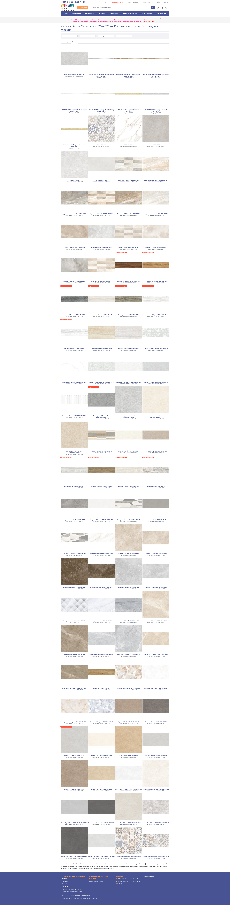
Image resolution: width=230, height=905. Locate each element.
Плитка (74, 42)
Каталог (84, 8)
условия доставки (148, 21)
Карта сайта (149, 876)
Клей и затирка (161, 13)
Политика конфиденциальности (72, 889)
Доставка (136, 2)
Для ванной (89, 13)
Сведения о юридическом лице (72, 891)
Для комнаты (114, 13)
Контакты (151, 2)
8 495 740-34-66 (67, 2)
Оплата (144, 2)
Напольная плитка (130, 13)
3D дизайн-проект (118, 2)
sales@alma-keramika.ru (125, 884)
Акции (129, 2)
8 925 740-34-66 (81, 2)
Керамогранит (146, 13)
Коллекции (76, 13)
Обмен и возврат (162, 2)
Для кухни (101, 13)
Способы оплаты (67, 884)
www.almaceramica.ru (96, 881)
